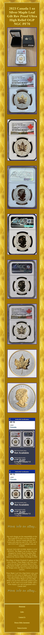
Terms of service (22, 628)
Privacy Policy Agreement (22, 622)
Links (22, 612)
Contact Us (22, 617)
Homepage (22, 606)
